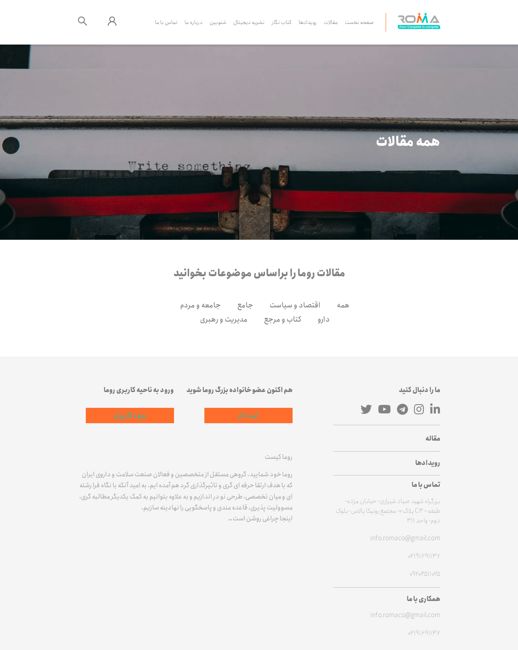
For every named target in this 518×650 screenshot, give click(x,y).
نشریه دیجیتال (249, 22)
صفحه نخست (359, 22)
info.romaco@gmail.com (405, 538)
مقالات (331, 22)
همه (343, 305)
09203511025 (425, 574)
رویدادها (308, 22)
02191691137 (424, 556)
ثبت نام (248, 415)
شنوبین (218, 22)
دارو (324, 319)
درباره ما (194, 22)
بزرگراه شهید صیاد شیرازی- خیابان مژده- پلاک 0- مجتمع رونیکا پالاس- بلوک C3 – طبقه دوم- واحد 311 (387, 511)
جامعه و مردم (200, 305)
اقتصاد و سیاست (295, 305)
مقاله (432, 439)
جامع (245, 305)
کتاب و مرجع (282, 319)
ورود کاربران (130, 415)
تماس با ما (166, 22)
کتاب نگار (282, 22)
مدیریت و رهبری (224, 319)
